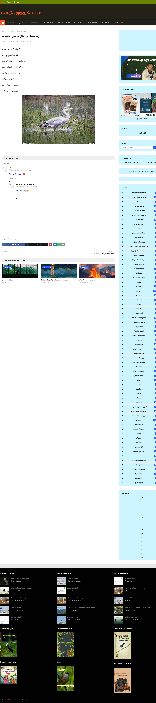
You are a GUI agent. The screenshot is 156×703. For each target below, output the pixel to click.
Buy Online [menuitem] (47, 23)
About (9, 2)
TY (13, 700)
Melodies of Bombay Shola (21, 598)
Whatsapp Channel (131, 162)
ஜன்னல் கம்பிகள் (7, 280)
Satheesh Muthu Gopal (11, 41)
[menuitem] (2, 22)
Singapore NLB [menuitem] (63, 23)
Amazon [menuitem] (77, 23)
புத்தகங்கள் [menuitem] (33, 23)
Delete (16, 178)
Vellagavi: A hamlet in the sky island (81, 607)
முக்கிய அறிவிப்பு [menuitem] (120, 23)
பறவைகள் (11, 31)
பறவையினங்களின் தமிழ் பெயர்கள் (21, 588)
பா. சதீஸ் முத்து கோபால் (20, 12)
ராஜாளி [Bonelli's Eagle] (75, 617)
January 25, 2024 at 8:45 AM (28, 186)
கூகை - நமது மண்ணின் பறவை (20, 578)
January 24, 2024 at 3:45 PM (21, 170)
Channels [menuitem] (105, 23)
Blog (26, 700)
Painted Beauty (16, 607)
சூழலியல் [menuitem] (22, 23)
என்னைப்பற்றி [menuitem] (11, 23)
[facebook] (154, 1)
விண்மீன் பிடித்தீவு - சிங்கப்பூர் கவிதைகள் (55, 280)
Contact (16, 2)
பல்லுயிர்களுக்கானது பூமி (87, 280)
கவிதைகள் (10, 239)
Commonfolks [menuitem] (92, 23)
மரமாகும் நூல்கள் (16, 617)
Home (2, 2)
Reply (11, 178)
